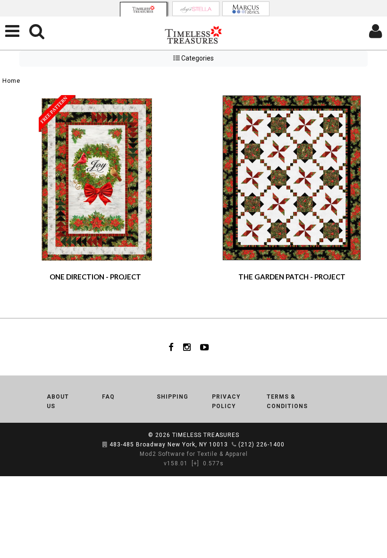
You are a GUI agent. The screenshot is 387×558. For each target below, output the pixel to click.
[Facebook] (171, 347)
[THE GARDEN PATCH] (292, 177)
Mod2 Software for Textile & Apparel (194, 454)
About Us (58, 401)
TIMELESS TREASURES (205, 435)
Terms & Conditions (287, 401)
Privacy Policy (226, 401)
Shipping (172, 396)
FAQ (108, 396)
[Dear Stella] (195, 8)
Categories (197, 58)
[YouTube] (204, 347)
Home (11, 80)
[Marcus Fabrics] (245, 8)
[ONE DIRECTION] (95, 177)
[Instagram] (187, 347)
